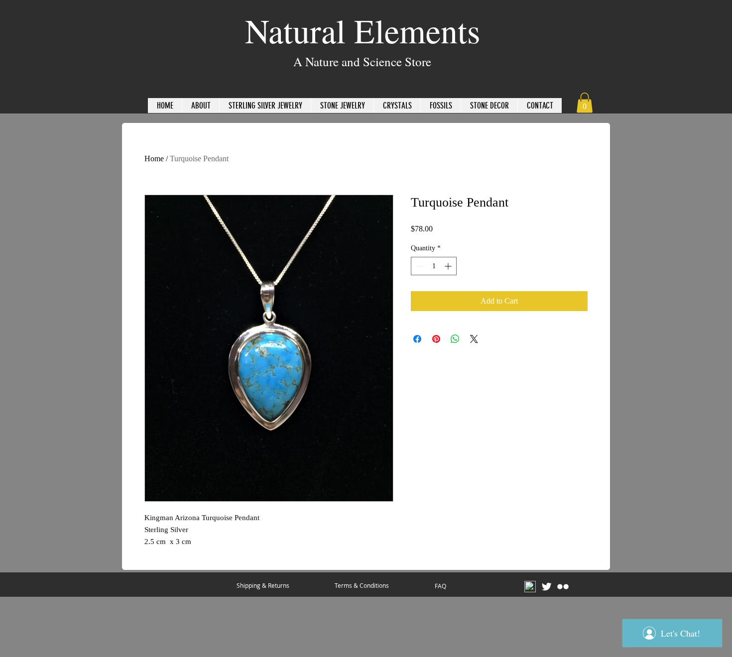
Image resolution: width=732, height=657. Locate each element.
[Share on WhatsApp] (455, 339)
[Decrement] (418, 266)
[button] (584, 103)
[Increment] (449, 266)
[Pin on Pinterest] (436, 339)
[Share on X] (474, 339)
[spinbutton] (434, 266)
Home (154, 158)
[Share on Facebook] (417, 339)
